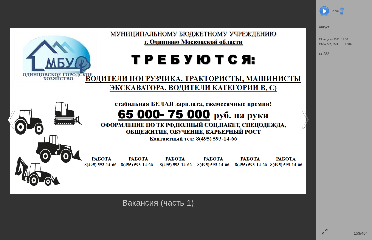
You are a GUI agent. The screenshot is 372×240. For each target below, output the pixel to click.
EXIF (348, 44)
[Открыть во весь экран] (324, 231)
